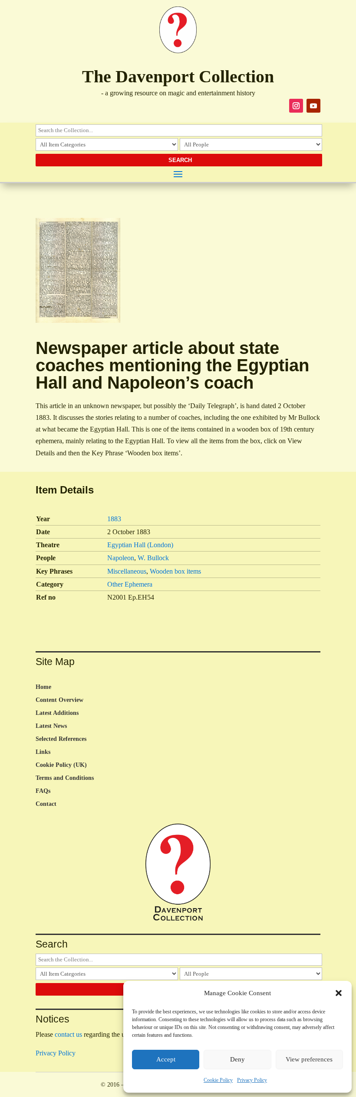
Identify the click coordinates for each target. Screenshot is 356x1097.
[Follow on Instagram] (296, 106)
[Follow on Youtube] (313, 106)
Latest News (51, 726)
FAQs (43, 791)
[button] (338, 993)
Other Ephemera (129, 584)
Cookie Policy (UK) (61, 765)
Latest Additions (57, 713)
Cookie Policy (218, 1080)
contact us (68, 1034)
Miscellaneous (126, 571)
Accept (165, 1059)
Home (43, 687)
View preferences (309, 1059)
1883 (114, 519)
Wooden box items (175, 571)
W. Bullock (153, 557)
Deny (237, 1059)
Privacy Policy (252, 1080)
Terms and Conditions (65, 778)
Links (43, 752)
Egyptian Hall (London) (140, 544)
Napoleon (120, 557)
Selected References (61, 739)
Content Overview (59, 700)
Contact (46, 804)
